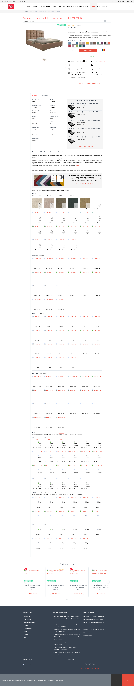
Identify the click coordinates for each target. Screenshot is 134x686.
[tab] (35, 95)
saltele (77, 165)
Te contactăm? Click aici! (85, 146)
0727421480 (88, 619)
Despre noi (27, 616)
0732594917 (88, 616)
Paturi (30, 11)
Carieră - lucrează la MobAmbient (94, 629)
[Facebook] (100, 21)
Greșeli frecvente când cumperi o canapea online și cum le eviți (66, 625)
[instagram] (110, 1)
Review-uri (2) (46, 95)
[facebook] (108, 1)
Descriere (35, 95)
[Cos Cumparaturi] (127, 6)
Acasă (26, 11)
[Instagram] (89, 664)
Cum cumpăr (27, 619)
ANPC (82, 668)
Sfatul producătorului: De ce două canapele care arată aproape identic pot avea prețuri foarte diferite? (66, 619)
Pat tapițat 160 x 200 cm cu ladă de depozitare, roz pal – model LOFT (33, 585)
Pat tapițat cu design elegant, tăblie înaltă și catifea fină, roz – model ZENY (55, 585)
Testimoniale (88, 635)
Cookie (26, 634)
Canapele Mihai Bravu (98, 616)
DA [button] (128, 680)
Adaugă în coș (88, 50)
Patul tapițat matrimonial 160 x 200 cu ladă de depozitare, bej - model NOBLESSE (78, 585)
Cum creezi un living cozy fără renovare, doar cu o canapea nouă (67, 630)
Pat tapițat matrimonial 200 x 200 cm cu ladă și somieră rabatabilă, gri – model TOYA (101, 585)
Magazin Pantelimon (98, 622)
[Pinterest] (102, 21)
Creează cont (128, 1)
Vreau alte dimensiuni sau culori (89, 83)
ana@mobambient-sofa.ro (9, 1)
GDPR (25, 631)
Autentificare (120, 1)
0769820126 (22, 1)
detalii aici (58, 194)
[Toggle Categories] (3, 6)
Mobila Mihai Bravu (97, 619)
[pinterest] (112, 1)
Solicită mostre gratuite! (84, 183)
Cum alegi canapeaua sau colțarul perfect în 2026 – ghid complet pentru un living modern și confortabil (67, 637)
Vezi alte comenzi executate (44, 66)
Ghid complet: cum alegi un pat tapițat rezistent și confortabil (65, 648)
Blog (25, 637)
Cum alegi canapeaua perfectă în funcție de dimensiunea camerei (67, 653)
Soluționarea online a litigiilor (92, 668)
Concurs (86, 632)
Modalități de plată (29, 622)
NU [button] (117, 680)
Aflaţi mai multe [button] (59, 680)
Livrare (26, 625)
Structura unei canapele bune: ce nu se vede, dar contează (67, 643)
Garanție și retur (28, 628)
